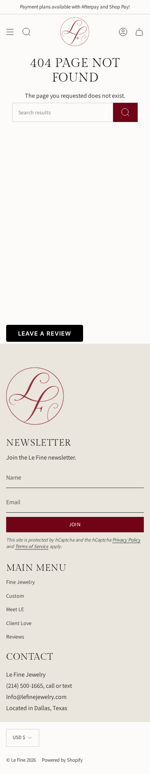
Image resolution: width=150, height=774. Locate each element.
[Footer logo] (35, 396)
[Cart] (139, 31)
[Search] (125, 112)
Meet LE (15, 609)
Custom (15, 595)
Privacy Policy (126, 540)
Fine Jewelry (20, 581)
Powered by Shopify (62, 760)
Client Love (19, 623)
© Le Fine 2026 (21, 760)
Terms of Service (31, 546)
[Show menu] (10, 31)
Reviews (15, 636)
